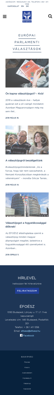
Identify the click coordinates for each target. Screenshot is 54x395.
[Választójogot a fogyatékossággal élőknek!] (27, 204)
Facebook (28, 335)
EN (22, 6)
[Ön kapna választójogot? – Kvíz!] (27, 73)
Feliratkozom (27, 290)
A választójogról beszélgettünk (23, 160)
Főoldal (27, 362)
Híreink (27, 367)
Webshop (27, 383)
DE (27, 6)
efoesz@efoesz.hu (30, 331)
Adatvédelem (27, 373)
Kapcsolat (13, 6)
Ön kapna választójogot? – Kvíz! (24, 93)
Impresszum (27, 378)
